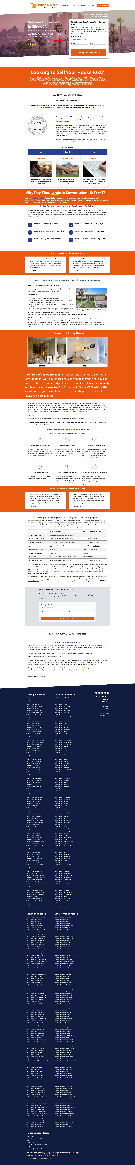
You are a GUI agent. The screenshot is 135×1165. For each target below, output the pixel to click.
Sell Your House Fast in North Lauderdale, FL (36, 1094)
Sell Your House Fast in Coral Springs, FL (35, 947)
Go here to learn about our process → (75, 412)
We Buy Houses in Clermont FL (33, 905)
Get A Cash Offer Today (102, 697)
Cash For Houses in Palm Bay (61, 734)
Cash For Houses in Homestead (62, 795)
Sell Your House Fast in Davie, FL (34, 968)
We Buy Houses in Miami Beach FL (34, 763)
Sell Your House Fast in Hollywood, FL (35, 940)
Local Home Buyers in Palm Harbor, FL (63, 1035)
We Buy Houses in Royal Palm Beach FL (35, 892)
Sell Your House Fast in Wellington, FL (35, 1029)
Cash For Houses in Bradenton (62, 833)
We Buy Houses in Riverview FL (33, 759)
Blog (107, 708)
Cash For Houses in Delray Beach (62, 797)
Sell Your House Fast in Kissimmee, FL (35, 1006)
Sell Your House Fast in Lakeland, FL (34, 957)
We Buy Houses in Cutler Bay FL (33, 882)
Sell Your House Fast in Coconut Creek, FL (36, 1040)
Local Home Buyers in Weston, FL (62, 1010)
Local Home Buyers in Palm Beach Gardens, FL (65, 1061)
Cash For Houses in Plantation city (62, 755)
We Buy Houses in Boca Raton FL (34, 751)
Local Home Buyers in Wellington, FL (63, 1029)
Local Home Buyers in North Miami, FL (63, 1033)
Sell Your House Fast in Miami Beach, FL (35, 982)
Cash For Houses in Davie (60, 748)
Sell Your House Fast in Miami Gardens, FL (36, 963)
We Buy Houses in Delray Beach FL (34, 797)
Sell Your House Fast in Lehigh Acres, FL (35, 949)
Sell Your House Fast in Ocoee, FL (34, 1080)
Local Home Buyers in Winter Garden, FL (64, 1088)
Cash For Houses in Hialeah (61, 708)
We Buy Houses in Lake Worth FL (34, 907)
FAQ (88, 6)
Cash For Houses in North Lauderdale (63, 875)
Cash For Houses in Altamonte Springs (63, 877)
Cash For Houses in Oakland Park (62, 871)
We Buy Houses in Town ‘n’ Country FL (35, 770)
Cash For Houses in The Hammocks (63, 827)
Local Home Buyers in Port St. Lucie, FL (64, 930)
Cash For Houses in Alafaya (61, 765)
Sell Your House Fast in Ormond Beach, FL (36, 1099)
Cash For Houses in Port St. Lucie (62, 710)
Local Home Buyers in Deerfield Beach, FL (64, 995)
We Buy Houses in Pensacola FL (33, 854)
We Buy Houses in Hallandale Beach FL (35, 894)
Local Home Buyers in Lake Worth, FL (63, 1126)
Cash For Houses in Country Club (62, 858)
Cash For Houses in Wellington (62, 810)
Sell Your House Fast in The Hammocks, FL (36, 1046)
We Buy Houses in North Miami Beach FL (35, 884)
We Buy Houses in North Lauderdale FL (35, 875)
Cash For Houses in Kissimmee (62, 786)
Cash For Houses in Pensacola (62, 854)
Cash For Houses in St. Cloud (61, 848)
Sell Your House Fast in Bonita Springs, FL (36, 1050)
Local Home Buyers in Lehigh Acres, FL (64, 949)
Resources (106, 704)
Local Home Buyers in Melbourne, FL (63, 993)
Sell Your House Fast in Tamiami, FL (34, 1063)
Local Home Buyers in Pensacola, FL (63, 1073)
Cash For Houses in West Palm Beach (63, 742)
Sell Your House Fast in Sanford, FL (34, 1037)
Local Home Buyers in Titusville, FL (63, 1082)
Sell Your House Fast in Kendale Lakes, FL (36, 1056)
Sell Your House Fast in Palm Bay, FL (34, 953)
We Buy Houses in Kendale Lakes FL (34, 837)
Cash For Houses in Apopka (61, 852)
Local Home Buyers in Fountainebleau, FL (64, 1048)
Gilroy (72, 117)
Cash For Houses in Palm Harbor (62, 816)
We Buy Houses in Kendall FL (33, 784)
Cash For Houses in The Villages (62, 780)
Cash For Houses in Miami (60, 700)
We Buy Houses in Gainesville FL (33, 725)
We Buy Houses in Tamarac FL (33, 803)
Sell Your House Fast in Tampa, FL (34, 921)
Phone (73, 43)
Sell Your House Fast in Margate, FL (34, 1054)
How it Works (66, 6)
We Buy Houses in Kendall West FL (34, 901)
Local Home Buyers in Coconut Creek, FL (64, 1040)
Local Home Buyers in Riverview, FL (63, 978)
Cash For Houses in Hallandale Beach (63, 894)
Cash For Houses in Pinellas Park (62, 850)
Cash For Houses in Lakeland (61, 738)
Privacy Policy (105, 706)
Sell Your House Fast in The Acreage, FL (35, 1118)
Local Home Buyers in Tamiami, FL (62, 1063)
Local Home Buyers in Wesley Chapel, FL (64, 1065)
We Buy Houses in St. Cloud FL (33, 848)
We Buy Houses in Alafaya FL (33, 765)
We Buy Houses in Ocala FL (32, 825)
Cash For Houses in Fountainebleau (63, 829)
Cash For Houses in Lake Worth (62, 907)
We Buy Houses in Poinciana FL (33, 801)
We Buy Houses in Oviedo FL (33, 886)
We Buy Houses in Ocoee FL (33, 860)
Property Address (76, 36)
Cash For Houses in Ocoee (61, 860)
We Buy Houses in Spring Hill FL (33, 746)
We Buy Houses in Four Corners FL (34, 903)
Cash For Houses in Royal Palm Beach (63, 892)
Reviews (74, 6)
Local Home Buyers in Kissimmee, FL (63, 1006)
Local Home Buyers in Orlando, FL (62, 923)
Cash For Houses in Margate (61, 835)
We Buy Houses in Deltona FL (33, 757)
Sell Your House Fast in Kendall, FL (34, 1004)
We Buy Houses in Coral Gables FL (34, 856)
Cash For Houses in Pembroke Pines (63, 719)
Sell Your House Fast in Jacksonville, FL (35, 917)
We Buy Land (105, 711)
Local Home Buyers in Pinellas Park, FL (63, 1069)
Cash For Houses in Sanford (61, 818)
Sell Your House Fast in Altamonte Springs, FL (37, 1097)
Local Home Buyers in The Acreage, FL (64, 1118)
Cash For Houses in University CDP (63, 865)
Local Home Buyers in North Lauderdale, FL (65, 1094)
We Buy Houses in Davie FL (32, 748)
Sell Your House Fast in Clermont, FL (34, 1124)
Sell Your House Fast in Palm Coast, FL (35, 980)
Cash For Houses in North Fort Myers (63, 888)
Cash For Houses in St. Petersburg (63, 706)
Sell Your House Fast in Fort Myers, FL (35, 987)
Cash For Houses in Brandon (61, 736)
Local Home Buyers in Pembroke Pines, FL (64, 938)
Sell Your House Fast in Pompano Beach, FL (36, 959)
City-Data (62, 653)
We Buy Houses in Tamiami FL (33, 844)
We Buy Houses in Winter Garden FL (34, 869)
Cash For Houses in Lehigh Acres (62, 729)
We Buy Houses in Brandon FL (33, 736)
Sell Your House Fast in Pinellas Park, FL (35, 1069)
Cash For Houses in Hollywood (62, 721)
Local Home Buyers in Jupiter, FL (62, 1025)
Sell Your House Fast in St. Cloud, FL (34, 1067)
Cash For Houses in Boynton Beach (63, 778)
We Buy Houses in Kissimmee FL (33, 786)
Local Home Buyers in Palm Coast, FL (63, 980)
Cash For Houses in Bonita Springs (63, 831)
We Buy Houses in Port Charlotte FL (34, 822)
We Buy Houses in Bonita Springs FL (34, 831)
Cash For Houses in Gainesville (62, 725)
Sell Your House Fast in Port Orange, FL (35, 1031)
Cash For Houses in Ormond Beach (63, 879)
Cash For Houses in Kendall (61, 784)
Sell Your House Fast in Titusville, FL (34, 1082)
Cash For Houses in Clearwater (62, 732)
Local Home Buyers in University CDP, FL (64, 1084)
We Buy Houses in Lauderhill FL (33, 789)
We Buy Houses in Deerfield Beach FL (35, 776)
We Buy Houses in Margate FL (33, 835)
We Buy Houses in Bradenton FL (33, 833)
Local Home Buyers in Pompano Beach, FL (64, 959)
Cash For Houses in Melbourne (62, 774)
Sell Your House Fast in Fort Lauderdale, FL (36, 936)
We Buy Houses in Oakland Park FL (34, 871)
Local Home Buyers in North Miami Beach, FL (65, 1103)
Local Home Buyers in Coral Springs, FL (64, 947)
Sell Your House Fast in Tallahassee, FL (35, 932)
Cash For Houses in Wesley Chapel (63, 846)
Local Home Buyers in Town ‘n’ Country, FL (64, 989)
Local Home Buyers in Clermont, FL (63, 1124)
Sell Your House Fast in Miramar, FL (34, 942)
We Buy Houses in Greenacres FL (34, 890)
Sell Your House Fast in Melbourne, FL (35, 993)
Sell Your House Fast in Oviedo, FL (34, 1105)
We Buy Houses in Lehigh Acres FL (34, 729)
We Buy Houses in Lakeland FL (33, 738)
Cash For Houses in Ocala (60, 825)
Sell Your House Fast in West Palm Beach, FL (36, 961)
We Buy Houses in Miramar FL (33, 723)
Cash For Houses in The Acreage (62, 898)
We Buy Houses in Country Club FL (34, 858)
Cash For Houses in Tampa (61, 702)
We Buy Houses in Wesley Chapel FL (34, 846)
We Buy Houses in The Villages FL (34, 780)
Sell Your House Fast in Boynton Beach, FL (36, 997)
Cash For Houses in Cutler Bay (62, 882)
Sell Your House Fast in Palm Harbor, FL (35, 1035)
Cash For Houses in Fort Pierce (62, 867)
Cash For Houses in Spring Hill (61, 746)
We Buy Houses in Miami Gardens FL (34, 744)
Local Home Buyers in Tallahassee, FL (63, 932)
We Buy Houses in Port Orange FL (34, 812)
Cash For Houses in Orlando (61, 704)
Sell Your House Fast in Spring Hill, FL (35, 966)
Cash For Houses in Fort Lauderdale (63, 717)
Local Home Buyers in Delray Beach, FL (64, 1016)
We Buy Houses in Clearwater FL (33, 732)
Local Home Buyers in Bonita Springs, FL (64, 1050)
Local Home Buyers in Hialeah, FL (62, 928)
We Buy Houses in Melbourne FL (33, 774)
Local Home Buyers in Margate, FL (62, 1054)
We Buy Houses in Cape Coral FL (33, 715)
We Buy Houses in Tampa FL (33, 702)
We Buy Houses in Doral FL (32, 808)
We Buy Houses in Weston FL (33, 791)
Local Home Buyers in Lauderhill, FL (63, 1008)
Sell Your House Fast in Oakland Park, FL (35, 1090)
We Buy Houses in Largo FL (32, 772)
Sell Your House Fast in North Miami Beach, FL (37, 1103)
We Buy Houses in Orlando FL (33, 704)
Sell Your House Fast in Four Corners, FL (35, 1122)
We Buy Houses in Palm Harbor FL (34, 816)
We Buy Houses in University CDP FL (34, 865)
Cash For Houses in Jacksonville (62, 698)
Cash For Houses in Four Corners (62, 903)
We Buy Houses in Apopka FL (33, 852)
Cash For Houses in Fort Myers (62, 767)
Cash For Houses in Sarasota (61, 839)
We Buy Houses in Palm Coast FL (33, 761)
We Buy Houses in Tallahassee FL (34, 712)
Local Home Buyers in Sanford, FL (62, 1037)
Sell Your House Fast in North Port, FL (35, 1012)
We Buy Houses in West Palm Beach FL (35, 742)
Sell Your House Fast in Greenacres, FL (35, 1109)
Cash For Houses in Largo (60, 772)
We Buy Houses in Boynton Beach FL (34, 778)
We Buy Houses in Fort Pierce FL (34, 867)
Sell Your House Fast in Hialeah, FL (34, 928)
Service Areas (105, 713)
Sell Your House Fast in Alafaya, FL (34, 985)
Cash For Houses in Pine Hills (61, 782)
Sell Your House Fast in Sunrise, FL (34, 972)
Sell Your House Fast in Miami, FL (34, 919)
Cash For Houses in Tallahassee (62, 712)
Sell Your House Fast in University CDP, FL (36, 1084)
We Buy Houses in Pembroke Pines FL (35, 719)
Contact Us (105, 699)
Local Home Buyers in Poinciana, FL (63, 1021)
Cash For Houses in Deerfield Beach (63, 776)
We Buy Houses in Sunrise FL (33, 753)
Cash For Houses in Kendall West (62, 901)
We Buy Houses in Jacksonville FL (34, 698)
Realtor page (76, 650)
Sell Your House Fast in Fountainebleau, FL (36, 1048)
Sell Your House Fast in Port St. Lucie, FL (35, 930)
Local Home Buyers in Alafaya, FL (62, 985)
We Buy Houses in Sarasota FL (33, 839)
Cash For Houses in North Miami (62, 814)
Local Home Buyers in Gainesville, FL (63, 944)
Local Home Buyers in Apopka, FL (62, 1071)
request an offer (38, 198)
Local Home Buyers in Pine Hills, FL (63, 1001)
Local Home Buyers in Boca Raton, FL (63, 970)
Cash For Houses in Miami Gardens (63, 744)
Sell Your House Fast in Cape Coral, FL (35, 934)
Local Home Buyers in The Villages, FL (63, 999)
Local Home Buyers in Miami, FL (62, 919)
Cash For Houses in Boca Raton (62, 751)
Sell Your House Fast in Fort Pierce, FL (35, 1086)
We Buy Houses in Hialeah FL (33, 708)
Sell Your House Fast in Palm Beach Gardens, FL (37, 1061)
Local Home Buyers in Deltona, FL (62, 976)
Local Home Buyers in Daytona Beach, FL (64, 1018)
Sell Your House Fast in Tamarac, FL (34, 1023)
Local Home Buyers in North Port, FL (63, 1012)
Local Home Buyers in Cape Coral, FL (63, 934)
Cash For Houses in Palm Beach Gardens (64, 841)
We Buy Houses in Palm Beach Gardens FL (36, 841)
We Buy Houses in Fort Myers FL (33, 767)
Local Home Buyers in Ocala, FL (62, 1044)
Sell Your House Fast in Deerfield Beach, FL (36, 995)
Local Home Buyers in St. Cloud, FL (63, 1067)
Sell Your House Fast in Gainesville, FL (35, 944)
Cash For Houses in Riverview (61, 759)
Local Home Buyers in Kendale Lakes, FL (64, 1056)
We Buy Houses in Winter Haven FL (34, 873)
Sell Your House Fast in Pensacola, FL (35, 1073)
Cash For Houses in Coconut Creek (63, 820)
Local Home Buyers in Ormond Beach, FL (64, 1099)
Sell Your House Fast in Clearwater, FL (35, 951)
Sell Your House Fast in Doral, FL (33, 1027)
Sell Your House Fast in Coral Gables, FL (35, 1075)
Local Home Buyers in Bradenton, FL (63, 1052)
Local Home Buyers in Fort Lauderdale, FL (64, 936)
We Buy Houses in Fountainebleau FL (35, 829)
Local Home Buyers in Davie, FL (62, 968)
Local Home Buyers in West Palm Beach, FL (65, 961)
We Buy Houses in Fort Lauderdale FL (35, 717)
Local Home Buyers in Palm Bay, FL (63, 953)
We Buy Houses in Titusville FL (33, 863)
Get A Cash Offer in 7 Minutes (99, 17)
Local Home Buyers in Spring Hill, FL (63, 966)
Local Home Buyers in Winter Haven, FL (64, 1092)
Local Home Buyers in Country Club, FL (63, 1078)
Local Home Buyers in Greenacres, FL (63, 1109)
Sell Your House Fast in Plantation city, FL (36, 974)
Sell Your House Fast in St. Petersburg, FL (36, 925)
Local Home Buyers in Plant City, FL (63, 1116)
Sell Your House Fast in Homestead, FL (35, 1014)
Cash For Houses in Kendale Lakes (63, 837)
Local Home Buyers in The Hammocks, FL (64, 1046)
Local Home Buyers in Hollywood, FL (63, 940)
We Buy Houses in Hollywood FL (33, 721)
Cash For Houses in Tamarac (61, 803)
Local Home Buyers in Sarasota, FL (63, 1059)
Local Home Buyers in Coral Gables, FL (63, 1075)
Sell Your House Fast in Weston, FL (34, 1010)
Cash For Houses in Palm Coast (62, 761)
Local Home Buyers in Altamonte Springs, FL (65, 1097)
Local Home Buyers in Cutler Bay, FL (63, 1101)
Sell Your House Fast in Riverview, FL (34, 978)
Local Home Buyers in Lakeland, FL (63, 957)
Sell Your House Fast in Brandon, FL (34, 955)
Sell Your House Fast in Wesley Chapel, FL (36, 1065)
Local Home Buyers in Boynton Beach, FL (64, 997)
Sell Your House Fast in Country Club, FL (35, 1078)
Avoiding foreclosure (62, 125)
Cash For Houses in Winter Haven (62, 873)
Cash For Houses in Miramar (61, 723)
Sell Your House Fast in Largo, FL (34, 991)
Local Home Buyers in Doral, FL (62, 1027)
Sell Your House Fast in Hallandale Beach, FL (36, 1114)
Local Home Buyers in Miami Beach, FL (63, 982)
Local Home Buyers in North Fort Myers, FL (65, 1107)
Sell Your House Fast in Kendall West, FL (35, 1120)
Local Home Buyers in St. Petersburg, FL (64, 925)
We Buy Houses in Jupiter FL (33, 805)
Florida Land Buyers (103, 716)
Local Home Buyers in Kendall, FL (62, 1004)
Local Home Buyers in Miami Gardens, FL (64, 963)
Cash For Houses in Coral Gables (62, 856)
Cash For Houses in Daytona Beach (63, 799)
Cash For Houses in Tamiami (61, 844)
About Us (93, 6)
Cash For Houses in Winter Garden (62, 869)
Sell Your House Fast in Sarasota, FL (34, 1059)
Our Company (82, 6)
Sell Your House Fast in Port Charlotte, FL (36, 1042)
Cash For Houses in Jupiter (61, 805)
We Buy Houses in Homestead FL (34, 795)
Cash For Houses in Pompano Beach (63, 740)
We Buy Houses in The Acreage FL (34, 898)
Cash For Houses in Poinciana (61, 801)
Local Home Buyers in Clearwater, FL (63, 951)
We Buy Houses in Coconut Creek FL (34, 820)
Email (92, 43)
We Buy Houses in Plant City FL (33, 896)
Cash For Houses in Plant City (61, 896)
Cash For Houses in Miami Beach (62, 763)
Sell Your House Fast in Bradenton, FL (35, 1052)
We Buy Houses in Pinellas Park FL (34, 850)
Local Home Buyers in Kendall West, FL (64, 1120)
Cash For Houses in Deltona (61, 757)
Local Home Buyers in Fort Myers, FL (63, 987)
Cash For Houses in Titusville (61, 863)
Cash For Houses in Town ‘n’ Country (63, 770)
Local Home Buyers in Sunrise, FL (62, 972)
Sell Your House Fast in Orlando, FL (34, 923)
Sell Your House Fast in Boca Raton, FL (35, 970)
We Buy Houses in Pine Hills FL (33, 782)
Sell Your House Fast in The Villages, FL (35, 999)
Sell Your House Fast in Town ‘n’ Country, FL (36, 989)
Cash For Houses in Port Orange (62, 812)
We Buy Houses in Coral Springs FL (34, 727)
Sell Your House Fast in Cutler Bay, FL (35, 1101)
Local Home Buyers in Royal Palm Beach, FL (65, 1111)
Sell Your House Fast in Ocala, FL (34, 1044)
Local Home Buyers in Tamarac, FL (63, 1023)
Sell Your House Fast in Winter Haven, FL (35, 1092)
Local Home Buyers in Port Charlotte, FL (64, 1042)
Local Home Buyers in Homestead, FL (63, 1014)
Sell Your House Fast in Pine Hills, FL (34, 1001)
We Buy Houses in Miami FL (32, 700)
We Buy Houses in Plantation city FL (34, 755)
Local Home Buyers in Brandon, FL (62, 955)
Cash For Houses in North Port (62, 793)
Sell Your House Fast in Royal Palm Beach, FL (36, 1111)
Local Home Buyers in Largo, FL (62, 991)
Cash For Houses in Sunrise (61, 753)
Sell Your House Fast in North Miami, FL (35, 1033)
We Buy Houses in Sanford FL (33, 818)
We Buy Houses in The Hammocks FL (35, 827)
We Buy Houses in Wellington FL (33, 810)
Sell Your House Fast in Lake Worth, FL (35, 1126)
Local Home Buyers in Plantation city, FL (64, 974)
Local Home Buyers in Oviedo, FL (62, 1105)
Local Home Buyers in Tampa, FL (62, 921)
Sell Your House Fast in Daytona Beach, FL (36, 1018)
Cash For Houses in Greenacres (62, 890)
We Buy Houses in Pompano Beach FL (35, 740)
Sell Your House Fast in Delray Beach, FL (35, 1016)
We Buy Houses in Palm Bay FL (33, 734)
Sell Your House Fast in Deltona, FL (34, 976)
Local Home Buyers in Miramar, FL (62, 942)
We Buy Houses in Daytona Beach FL (34, 799)
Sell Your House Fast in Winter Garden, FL (36, 1088)
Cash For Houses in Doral (60, 808)
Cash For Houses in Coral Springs (62, 727)
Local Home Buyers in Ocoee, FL (62, 1080)
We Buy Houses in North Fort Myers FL (35, 888)
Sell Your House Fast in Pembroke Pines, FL (36, 938)
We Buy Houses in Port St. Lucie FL (34, 710)
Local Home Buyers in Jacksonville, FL (63, 917)
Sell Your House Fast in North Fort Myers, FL (36, 1107)
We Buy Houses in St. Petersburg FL (34, 706)
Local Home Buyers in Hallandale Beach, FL (65, 1114)
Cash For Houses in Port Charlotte (62, 822)
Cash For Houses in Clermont (61, 905)
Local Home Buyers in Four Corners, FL (64, 1122)
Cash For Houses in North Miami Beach (63, 884)
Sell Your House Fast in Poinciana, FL (34, 1021)
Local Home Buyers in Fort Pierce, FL (63, 1086)
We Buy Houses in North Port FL (33, 793)
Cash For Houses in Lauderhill (61, 789)
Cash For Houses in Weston (61, 791)
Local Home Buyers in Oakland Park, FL (64, 1090)
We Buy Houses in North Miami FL (34, 814)
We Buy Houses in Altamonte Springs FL (35, 877)
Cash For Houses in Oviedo (61, 886)
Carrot (49, 1158)
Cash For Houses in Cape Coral (62, 715)
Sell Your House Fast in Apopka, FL (34, 1071)
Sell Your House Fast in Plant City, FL (34, 1116)
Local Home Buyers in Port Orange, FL (63, 1031)
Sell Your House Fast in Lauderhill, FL (34, 1008)
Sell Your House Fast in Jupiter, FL (34, 1025)
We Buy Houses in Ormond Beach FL (34, 879)
